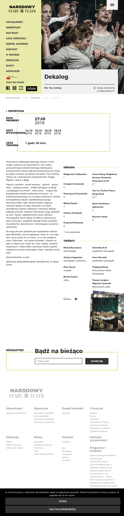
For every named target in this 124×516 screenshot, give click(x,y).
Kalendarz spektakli (44, 413)
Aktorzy (66, 413)
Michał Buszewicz (72, 247)
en (101, 4)
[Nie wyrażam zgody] (120, 502)
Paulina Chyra (108, 190)
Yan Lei (96, 190)
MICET (9, 442)
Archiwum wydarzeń (44, 422)
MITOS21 (28, 88)
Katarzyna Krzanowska (75, 193)
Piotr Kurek (69, 267)
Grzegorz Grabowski (74, 184)
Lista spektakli (16, 38)
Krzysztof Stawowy (73, 222)
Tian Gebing (55, 88)
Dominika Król (99, 247)
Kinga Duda (98, 194)
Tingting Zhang (100, 267)
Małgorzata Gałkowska (75, 174)
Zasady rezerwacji (43, 445)
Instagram (14, 88)
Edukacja (12, 60)
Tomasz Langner (100, 280)
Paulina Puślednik (73, 213)
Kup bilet (12, 33)
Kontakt (11, 49)
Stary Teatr (22, 9)
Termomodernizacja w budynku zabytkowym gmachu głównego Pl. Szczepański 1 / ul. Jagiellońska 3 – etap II (101, 470)
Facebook (8, 88)
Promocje (39, 448)
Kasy (36, 451)
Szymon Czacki (99, 216)
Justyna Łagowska (73, 257)
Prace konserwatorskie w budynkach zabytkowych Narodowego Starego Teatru (104, 482)
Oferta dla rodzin (14, 448)
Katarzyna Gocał (100, 181)
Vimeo (65, 457)
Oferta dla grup (13, 445)
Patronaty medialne (100, 428)
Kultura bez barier (99, 461)
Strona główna (13, 98)
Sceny (93, 416)
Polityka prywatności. (62, 509)
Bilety (10, 65)
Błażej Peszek (70, 203)
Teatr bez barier (15, 82)
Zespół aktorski (17, 43)
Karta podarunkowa (44, 454)
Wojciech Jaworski (101, 283)
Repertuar (13, 27)
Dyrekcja (94, 419)
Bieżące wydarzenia (16, 413)
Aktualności (14, 22)
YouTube (21, 88)
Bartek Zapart (71, 276)
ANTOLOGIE (13, 71)
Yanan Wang (98, 174)
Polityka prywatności (98, 439)
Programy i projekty (98, 449)
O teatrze (12, 54)
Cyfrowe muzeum (99, 431)
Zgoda (63, 501)
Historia (94, 413)
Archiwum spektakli (44, 419)
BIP (63, 448)
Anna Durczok (99, 257)
